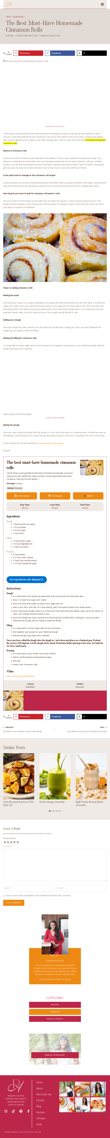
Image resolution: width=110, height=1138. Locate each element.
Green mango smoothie (52, 802)
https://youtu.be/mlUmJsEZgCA (21, 676)
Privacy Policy (28, 1132)
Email (61, 888)
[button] (55, 1005)
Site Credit (37, 1132)
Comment (8, 846)
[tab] (49, 811)
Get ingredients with (20, 579)
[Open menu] (103, 4)
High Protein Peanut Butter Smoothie (89, 803)
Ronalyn (11, 36)
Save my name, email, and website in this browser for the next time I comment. (38, 895)
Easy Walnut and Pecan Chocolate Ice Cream (87, 729)
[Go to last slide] (7, 781)
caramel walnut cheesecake (51, 443)
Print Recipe (23, 496)
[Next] (102, 781)
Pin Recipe (57, 496)
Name (7, 888)
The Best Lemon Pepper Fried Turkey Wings (22, 729)
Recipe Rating (9, 838)
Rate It (90, 496)
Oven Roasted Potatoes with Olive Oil (18, 803)
